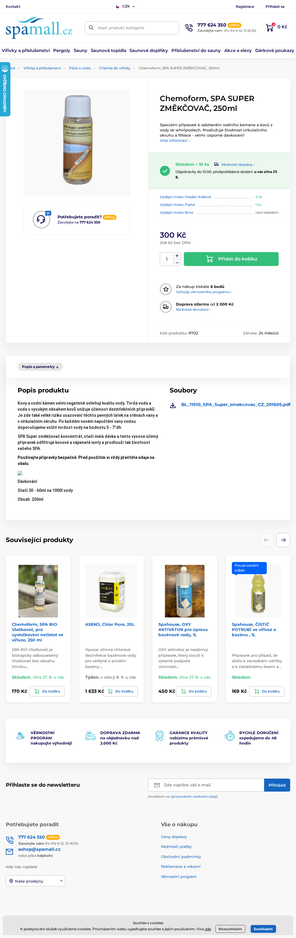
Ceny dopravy (174, 836)
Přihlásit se (275, 6)
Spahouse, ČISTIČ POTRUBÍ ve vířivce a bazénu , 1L (254, 629)
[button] (283, 540)
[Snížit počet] (177, 262)
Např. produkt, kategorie (121, 27)
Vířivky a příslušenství (42, 68)
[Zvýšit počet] (177, 255)
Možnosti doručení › (193, 309)
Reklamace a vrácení (181, 866)
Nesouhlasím (230, 929)
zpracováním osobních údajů (194, 796)
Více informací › (175, 140)
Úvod (10, 68)
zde (208, 929)
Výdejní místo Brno (176, 212)
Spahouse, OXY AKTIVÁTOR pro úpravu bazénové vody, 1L (183, 629)
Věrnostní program (179, 876)
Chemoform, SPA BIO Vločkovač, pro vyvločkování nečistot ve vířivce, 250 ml (37, 632)
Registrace (245, 6)
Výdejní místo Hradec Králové (185, 197)
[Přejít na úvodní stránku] (39, 28)
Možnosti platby (176, 846)
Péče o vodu (80, 68)
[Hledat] (91, 27)
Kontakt (13, 6)
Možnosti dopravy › (238, 164)
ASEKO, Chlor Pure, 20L (109, 624)
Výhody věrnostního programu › (204, 292)
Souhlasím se (183, 796)
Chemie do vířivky (114, 68)
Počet (167, 259)
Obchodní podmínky (181, 856)
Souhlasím (263, 929)
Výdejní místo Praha (177, 204)
